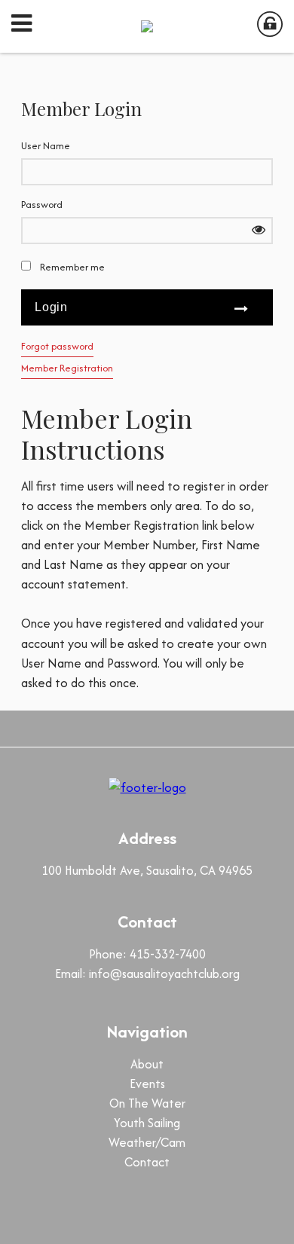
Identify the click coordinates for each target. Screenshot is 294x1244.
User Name (45, 146)
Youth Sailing (147, 1123)
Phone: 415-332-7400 (147, 954)
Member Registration (67, 368)
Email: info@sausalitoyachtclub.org (147, 973)
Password (42, 204)
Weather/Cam (147, 1142)
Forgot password (57, 346)
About (147, 1064)
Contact (147, 1162)
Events (147, 1083)
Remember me (72, 267)
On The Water (147, 1103)
